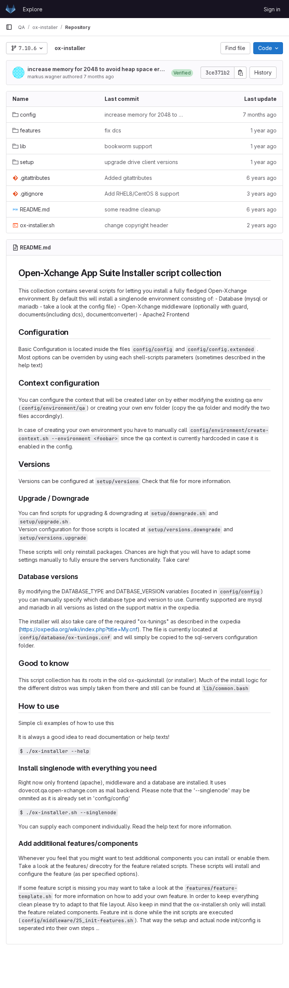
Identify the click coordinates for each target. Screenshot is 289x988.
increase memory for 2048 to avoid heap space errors (96, 69)
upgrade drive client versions (141, 162)
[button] (182, 72)
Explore (33, 9)
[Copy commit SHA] (240, 73)
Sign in (272, 9)
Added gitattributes (128, 178)
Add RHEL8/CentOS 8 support (142, 193)
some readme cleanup (133, 209)
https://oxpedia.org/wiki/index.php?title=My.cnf (78, 629)
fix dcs (113, 130)
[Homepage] (10, 9)
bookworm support (128, 146)
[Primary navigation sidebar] (9, 27)
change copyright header (136, 225)
